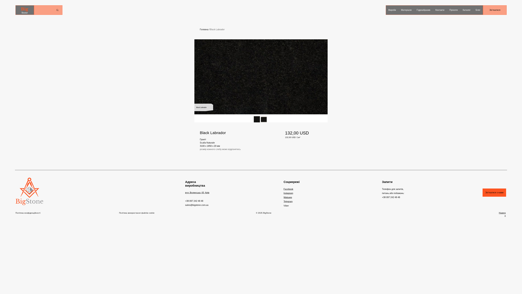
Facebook (288, 189)
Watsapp (288, 197)
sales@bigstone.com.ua (196, 205)
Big (24, 9)
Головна (204, 29)
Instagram (288, 193)
